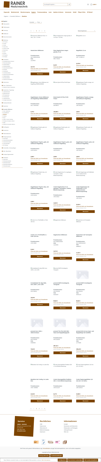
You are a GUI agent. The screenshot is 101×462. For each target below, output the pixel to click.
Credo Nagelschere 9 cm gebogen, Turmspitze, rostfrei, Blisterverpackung (62, 188)
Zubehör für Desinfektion (7, 79)
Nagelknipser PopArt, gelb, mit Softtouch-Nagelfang (40, 142)
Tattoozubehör (6, 24)
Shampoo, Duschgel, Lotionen (8, 121)
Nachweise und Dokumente (70, 426)
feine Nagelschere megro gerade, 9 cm (60, 51)
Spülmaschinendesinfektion (8, 74)
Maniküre (5, 114)
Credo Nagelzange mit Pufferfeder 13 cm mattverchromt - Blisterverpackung (82, 189)
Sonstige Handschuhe (7, 100)
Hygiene (5, 21)
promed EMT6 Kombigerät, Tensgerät (61, 283)
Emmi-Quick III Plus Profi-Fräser (61, 97)
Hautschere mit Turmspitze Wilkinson (84, 235)
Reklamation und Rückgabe (71, 428)
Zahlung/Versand (68, 430)
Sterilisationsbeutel (6, 162)
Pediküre (5, 116)
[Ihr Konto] (88, 4)
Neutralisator (5, 71)
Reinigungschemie (7, 136)
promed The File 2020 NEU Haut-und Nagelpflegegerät (61, 332)
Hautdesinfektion (6, 64)
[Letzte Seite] (44, 30)
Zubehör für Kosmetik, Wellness (9, 124)
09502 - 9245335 (22, 424)
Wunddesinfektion (6, 77)
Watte (4, 122)
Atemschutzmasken (7, 36)
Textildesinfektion (6, 76)
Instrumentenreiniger (7, 141)
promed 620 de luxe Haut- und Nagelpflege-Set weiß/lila (85, 332)
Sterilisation (5, 157)
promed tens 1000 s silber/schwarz (36, 332)
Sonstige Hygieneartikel (8, 154)
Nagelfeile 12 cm (81, 50)
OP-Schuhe (5, 41)
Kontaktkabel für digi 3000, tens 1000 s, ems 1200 (38, 283)
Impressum (42, 431)
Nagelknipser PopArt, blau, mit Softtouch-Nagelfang (40, 187)
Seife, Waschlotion (7, 151)
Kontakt (66, 424)
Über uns (66, 431)
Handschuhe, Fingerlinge (8, 90)
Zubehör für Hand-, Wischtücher (9, 87)
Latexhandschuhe (6, 91)
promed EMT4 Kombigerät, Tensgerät (84, 283)
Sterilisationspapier (6, 166)
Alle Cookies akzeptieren (90, 460)
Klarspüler (5, 69)
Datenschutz (43, 426)
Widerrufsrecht (43, 428)
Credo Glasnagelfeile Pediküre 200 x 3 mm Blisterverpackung (62, 380)
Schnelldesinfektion (7, 72)
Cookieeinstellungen (56, 455)
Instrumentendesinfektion (8, 67)
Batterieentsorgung (44, 430)
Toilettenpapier (6, 27)
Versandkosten (46, 448)
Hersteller (32, 22)
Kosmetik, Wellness (7, 109)
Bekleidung (5, 40)
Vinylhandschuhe (6, 98)
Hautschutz (5, 106)
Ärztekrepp (5, 30)
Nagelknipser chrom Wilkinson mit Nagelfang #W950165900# (40, 97)
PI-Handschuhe (6, 96)
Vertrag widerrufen (44, 455)
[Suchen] (69, 4)
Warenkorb (40, 73)
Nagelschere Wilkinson (60, 235)
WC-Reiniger (5, 145)
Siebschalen (5, 159)
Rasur (4, 117)
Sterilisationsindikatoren (7, 164)
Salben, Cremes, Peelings (8, 119)
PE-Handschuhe (6, 95)
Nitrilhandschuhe (6, 93)
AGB (41, 424)
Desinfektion (5, 59)
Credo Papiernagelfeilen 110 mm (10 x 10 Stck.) (84, 380)
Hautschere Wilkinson (37, 50)
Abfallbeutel (5, 33)
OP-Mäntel (5, 56)
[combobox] (55, 4)
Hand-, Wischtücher (7, 85)
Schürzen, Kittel (6, 48)
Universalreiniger (6, 143)
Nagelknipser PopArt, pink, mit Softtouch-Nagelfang (85, 142)
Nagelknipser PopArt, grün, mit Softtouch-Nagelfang (62, 142)
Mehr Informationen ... (46, 460)
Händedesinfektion (6, 66)
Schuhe (4, 45)
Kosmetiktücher (6, 112)
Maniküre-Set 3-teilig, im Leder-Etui (40, 380)
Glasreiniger (5, 138)
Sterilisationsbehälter (7, 161)
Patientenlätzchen (7, 133)
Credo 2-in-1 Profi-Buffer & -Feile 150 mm (39, 235)
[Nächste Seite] (42, 30)
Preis (38, 22)
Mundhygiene (6, 127)
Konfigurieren (62, 460)
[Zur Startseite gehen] (16, 4)
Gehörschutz (6, 82)
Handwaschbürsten (7, 102)
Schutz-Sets (5, 46)
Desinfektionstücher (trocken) (8, 61)
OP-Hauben (5, 55)
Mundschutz (5, 130)
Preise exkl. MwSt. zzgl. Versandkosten (39, 68)
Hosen (4, 51)
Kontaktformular (21, 431)
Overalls (4, 43)
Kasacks (4, 53)
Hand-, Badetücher (6, 111)
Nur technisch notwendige (75, 460)
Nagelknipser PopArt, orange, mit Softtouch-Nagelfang (85, 97)
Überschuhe (5, 50)
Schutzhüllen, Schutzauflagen (9, 147)
